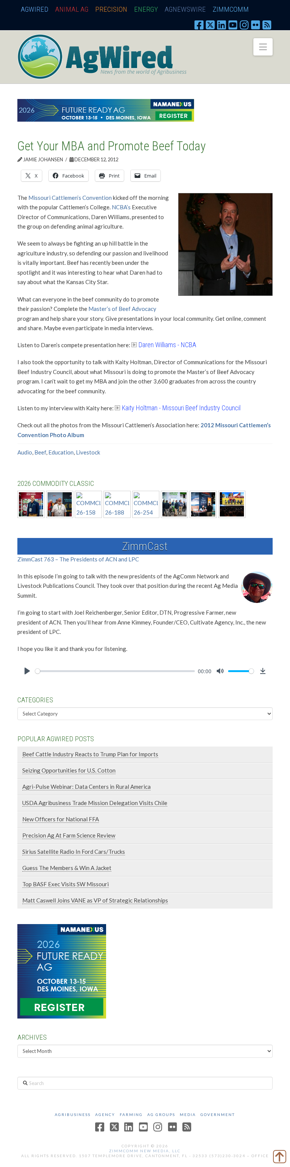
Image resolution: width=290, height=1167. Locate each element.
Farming (131, 1114)
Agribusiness (73, 1114)
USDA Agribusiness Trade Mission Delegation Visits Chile (94, 802)
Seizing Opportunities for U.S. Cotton (69, 770)
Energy (146, 9)
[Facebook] (199, 24)
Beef (40, 452)
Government (218, 1114)
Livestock (88, 452)
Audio (24, 452)
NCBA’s (121, 207)
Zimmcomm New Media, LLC (144, 1150)
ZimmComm (231, 9)
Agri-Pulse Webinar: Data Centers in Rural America (86, 786)
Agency (105, 1114)
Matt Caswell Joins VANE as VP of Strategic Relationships (95, 900)
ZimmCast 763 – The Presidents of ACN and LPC (78, 559)
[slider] (115, 671)
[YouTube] (233, 24)
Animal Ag (71, 9)
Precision (111, 9)
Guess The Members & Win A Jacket (66, 867)
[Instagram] (244, 24)
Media (188, 1114)
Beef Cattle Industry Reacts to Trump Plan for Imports (90, 754)
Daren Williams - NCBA (167, 345)
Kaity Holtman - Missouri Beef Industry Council (181, 408)
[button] (263, 47)
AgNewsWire (185, 9)
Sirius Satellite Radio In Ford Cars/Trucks (73, 851)
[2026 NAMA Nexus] (105, 109)
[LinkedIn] (221, 24)
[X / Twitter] (210, 24)
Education (61, 452)
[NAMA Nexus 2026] (61, 970)
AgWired (34, 9)
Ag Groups (161, 1114)
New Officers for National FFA (60, 819)
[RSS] (267, 24)
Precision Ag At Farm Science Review (68, 835)
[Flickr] (255, 24)
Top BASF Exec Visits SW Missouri (65, 884)
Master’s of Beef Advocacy (122, 308)
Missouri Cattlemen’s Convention (70, 197)
